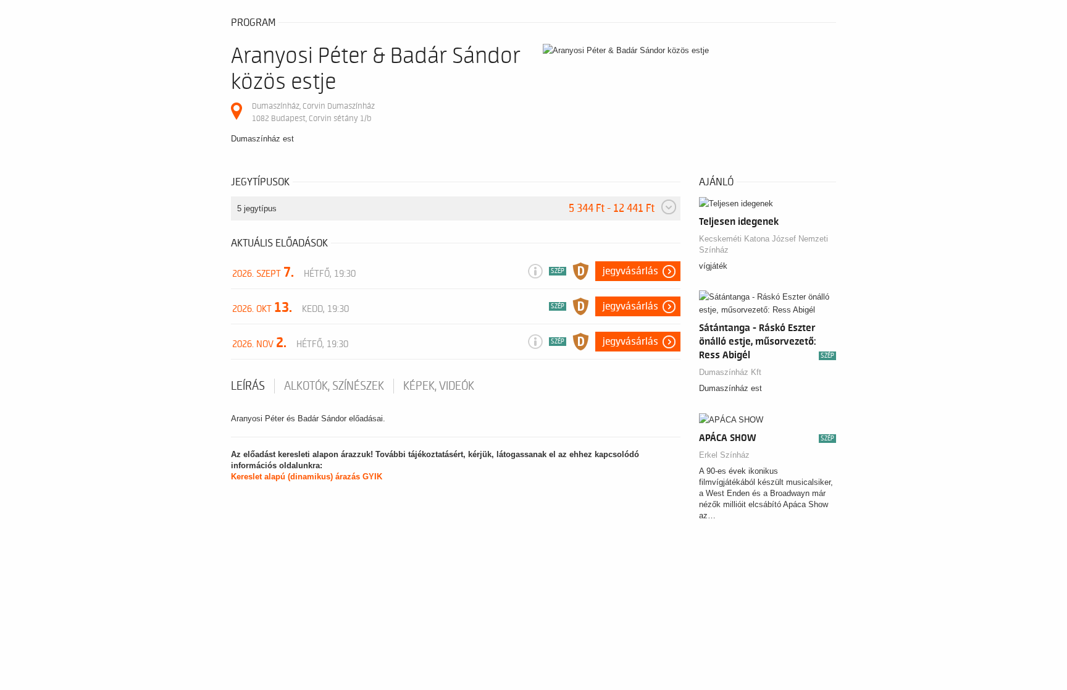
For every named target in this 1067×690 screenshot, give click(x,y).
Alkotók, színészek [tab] (334, 386)
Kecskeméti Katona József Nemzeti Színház (763, 244)
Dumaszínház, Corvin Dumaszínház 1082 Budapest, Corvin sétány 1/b (313, 112)
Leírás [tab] (248, 386)
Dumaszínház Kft (730, 372)
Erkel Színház (724, 455)
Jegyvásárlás (630, 271)
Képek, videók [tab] (438, 386)
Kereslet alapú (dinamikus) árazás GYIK (306, 476)
